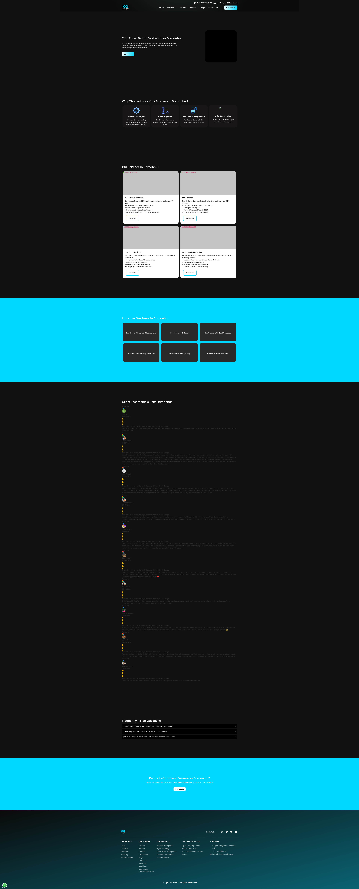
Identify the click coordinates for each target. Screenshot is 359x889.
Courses (192, 7)
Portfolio (182, 7)
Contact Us (213, 7)
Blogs (203, 7)
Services (170, 7)
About (161, 7)
